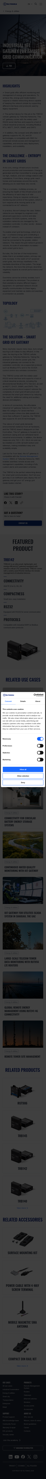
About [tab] (37, 701)
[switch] (40, 745)
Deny (23, 782)
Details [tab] (23, 701)
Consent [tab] (8, 701)
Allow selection (23, 776)
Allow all (23, 769)
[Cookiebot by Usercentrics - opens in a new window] (33, 695)
